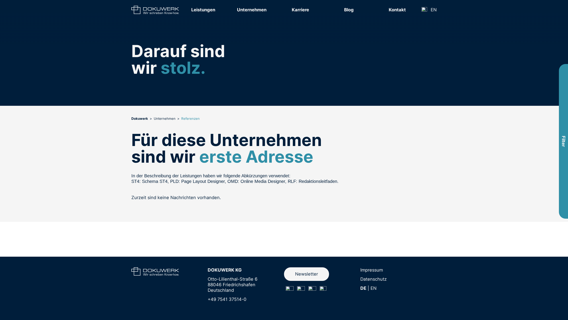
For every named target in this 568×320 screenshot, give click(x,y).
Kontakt (397, 9)
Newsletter (306, 274)
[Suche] (424, 10)
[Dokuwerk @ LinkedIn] (312, 290)
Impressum (371, 270)
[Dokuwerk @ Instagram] (290, 290)
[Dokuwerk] (155, 10)
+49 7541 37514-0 (227, 299)
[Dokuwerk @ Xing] (323, 289)
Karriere (300, 9)
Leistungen (203, 9)
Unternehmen (251, 9)
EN (434, 9)
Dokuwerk (139, 118)
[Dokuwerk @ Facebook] (301, 290)
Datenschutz (373, 279)
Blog (349, 9)
